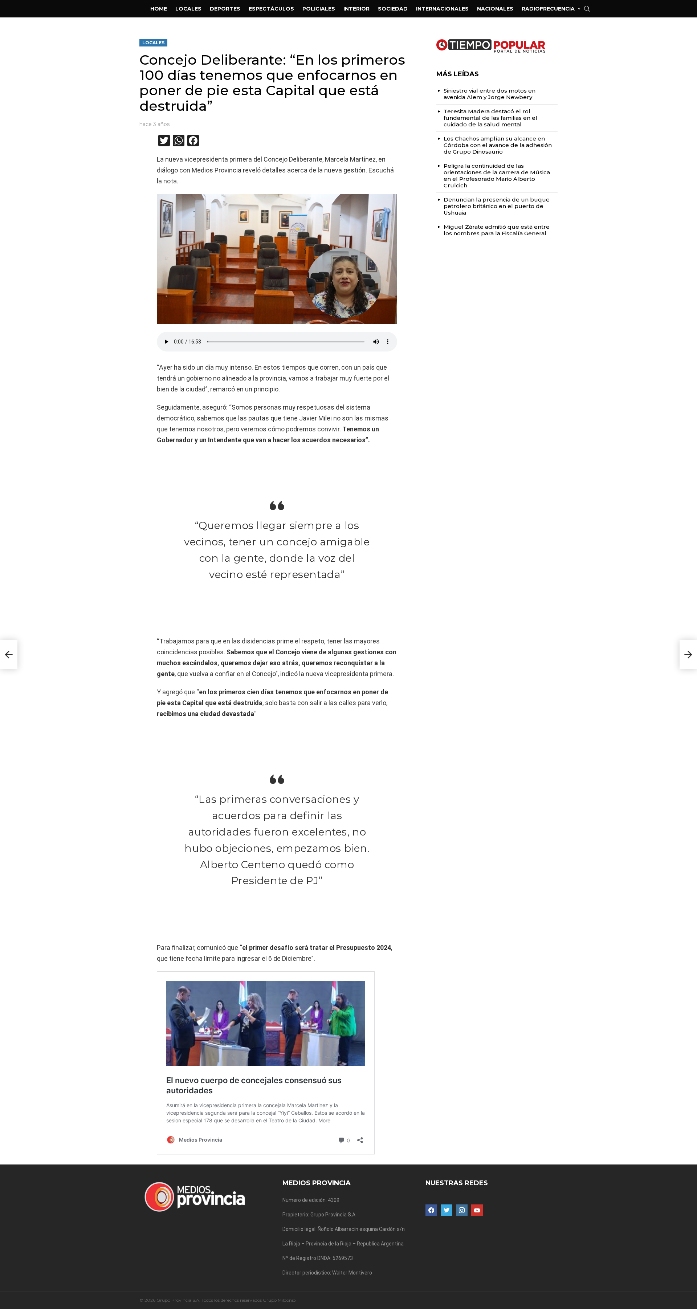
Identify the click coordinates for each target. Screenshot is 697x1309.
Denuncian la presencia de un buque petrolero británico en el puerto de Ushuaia (497, 206)
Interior (356, 8)
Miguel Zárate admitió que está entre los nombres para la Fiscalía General (497, 230)
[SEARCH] (587, 9)
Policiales (318, 8)
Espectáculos (271, 8)
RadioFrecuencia (548, 8)
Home (158, 8)
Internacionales (442, 8)
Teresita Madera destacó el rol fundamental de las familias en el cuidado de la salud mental (490, 118)
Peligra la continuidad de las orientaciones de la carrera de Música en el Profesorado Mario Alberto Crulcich (497, 175)
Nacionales (495, 8)
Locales (188, 8)
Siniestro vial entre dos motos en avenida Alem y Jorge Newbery (489, 94)
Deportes (225, 8)
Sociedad (393, 8)
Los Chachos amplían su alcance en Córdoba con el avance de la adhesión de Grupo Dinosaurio (498, 145)
